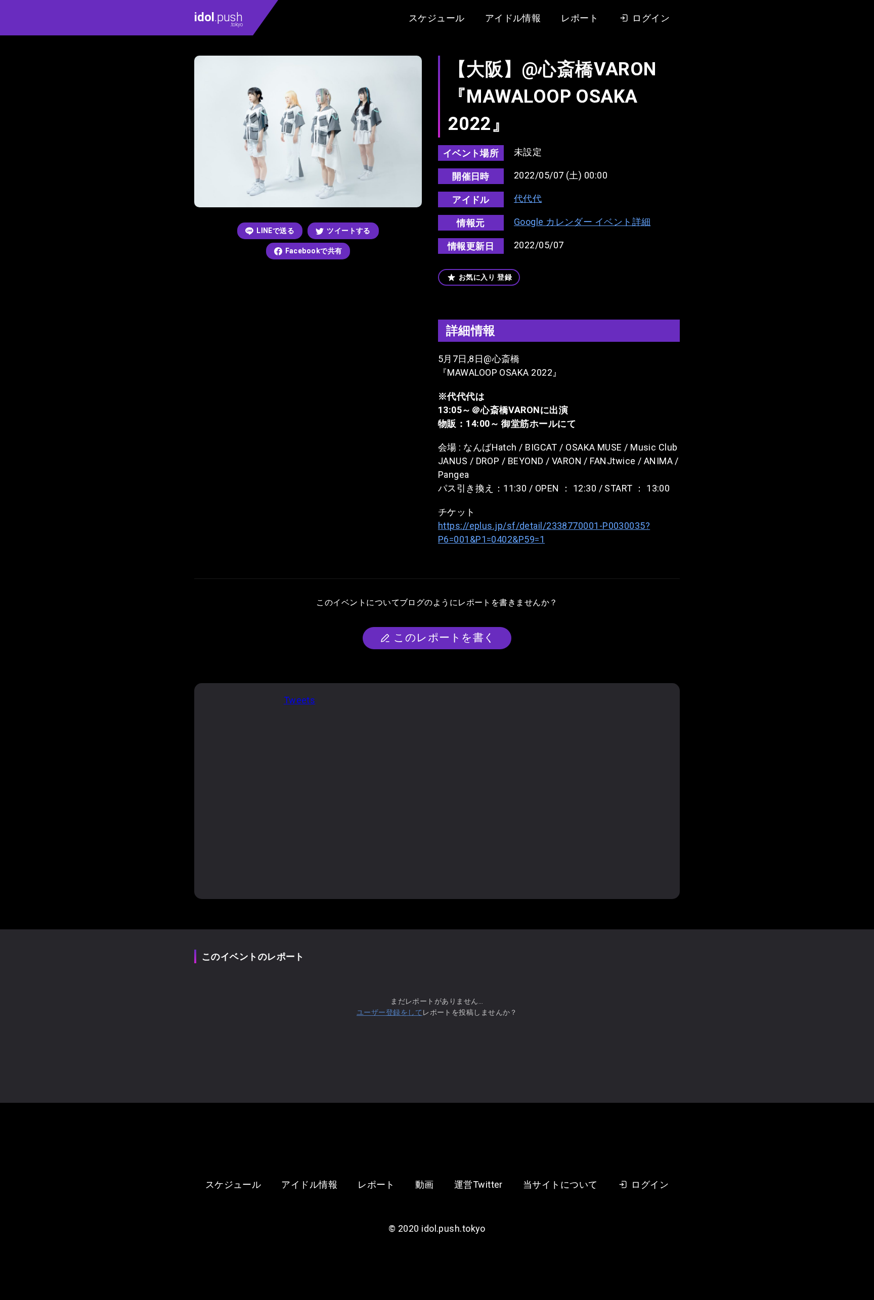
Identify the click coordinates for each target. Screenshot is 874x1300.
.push (218, 18)
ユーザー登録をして (389, 1012)
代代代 (528, 198)
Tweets (300, 700)
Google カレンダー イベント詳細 (582, 221)
